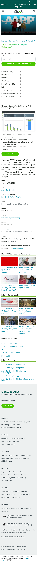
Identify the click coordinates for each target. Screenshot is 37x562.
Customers (15, 492)
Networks (20, 422)
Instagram (5, 511)
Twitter (12, 197)
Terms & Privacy (21, 547)
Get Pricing (16, 497)
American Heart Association (12, 346)
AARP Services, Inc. (8, 190)
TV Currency (21, 478)
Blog (21, 472)
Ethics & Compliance (8, 549)
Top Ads (4, 455)
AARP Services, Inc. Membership (13, 364)
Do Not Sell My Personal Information (13, 537)
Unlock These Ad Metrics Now (18, 64)
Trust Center (21, 549)
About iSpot (5, 492)
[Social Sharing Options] (2, 36)
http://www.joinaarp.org (10, 218)
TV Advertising (6, 481)
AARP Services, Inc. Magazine (12, 368)
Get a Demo (5, 497)
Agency (28, 422)
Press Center (6, 494)
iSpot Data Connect (8, 428)
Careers (24, 492)
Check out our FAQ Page (18, 248)
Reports (4, 472)
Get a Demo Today (10, 154)
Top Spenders (14, 455)
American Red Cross (9, 343)
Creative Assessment (17, 438)
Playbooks (11, 478)
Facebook (5, 197)
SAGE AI (20, 428)
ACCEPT (9, 560)
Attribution (17, 441)
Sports (13, 425)
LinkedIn (28, 508)
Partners (25, 494)
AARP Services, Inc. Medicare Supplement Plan (17, 380)
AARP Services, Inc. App (10, 376)
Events (3, 478)
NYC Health (5, 356)
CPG (18, 425)
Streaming (5, 425)
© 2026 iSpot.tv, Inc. (7, 547)
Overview (4, 422)
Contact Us (17, 494)
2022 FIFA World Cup (22, 458)
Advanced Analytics (8, 444)
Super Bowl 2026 (7, 458)
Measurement (6, 441)
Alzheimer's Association (10, 353)
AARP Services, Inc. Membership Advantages (13, 372)
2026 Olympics (6, 461)
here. (24, 533)
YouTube (19, 197)
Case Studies (13, 472)
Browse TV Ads (26, 455)
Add (9, 229)
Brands (12, 422)
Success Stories (6, 475)
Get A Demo (7, 406)
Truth (3, 350)
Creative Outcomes (21, 475)
